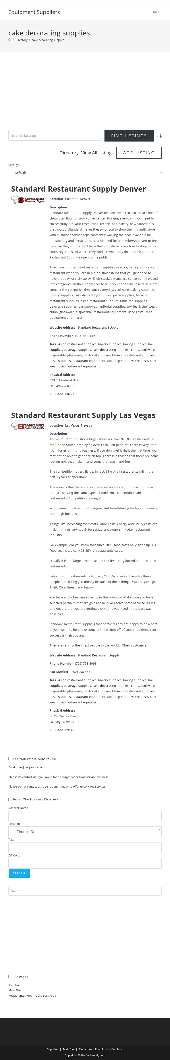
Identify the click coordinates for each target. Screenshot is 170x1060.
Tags (11, 839)
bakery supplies (110, 344)
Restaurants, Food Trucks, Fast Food (32, 996)
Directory (69, 153)
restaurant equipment (88, 361)
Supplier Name (18, 808)
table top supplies (120, 361)
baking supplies (135, 344)
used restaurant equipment (79, 366)
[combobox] (84, 831)
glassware (74, 355)
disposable (58, 355)
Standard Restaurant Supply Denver (78, 189)
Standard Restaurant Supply (98, 655)
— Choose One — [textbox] (27, 831)
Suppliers (14, 985)
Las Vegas (72, 425)
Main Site (14, 990)
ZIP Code (14, 855)
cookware (148, 350)
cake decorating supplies (48, 40)
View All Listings (97, 153)
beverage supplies (77, 350)
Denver (85, 199)
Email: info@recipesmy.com (26, 767)
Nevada (86, 425)
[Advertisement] (85, 97)
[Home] (9, 40)
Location (14, 824)
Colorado (71, 199)
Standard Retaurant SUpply (97, 327)
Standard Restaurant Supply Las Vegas (83, 415)
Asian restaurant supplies (77, 344)
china (135, 350)
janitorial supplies (97, 355)
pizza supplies (60, 361)
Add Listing (139, 153)
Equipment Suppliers (34, 12)
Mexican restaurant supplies (133, 355)
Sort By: (13, 165)
